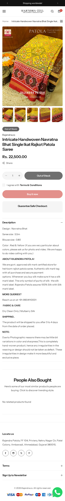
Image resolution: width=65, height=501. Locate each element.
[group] (32, 66)
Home (5, 21)
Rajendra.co (8, 134)
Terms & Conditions (31, 185)
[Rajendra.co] (32, 11)
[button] (7, 3)
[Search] (52, 11)
